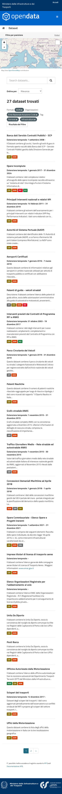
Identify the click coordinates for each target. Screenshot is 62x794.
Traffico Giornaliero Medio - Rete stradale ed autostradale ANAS (30, 445)
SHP (9, 435)
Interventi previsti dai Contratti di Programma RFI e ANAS (31, 315)
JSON (15, 157)
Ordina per (11, 91)
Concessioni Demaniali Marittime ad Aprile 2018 (29, 482)
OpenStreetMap (14, 70)
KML (20, 545)
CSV (9, 157)
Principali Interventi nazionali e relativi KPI (29, 199)
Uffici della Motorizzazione (21, 723)
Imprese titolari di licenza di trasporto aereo (30, 554)
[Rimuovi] (21, 110)
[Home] (3, 28)
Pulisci (57, 35)
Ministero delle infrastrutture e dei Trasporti (18, 5)
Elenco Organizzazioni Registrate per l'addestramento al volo (26, 583)
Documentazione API (14, 766)
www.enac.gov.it (26, 568)
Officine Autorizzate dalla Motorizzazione (28, 669)
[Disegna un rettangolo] (58, 42)
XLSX (9, 683)
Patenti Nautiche (15, 384)
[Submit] (51, 80)
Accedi (55, 2)
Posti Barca (13, 642)
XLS (25, 190)
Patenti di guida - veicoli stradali (24, 290)
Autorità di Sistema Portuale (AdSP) (25, 230)
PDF (20, 190)
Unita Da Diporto (15, 615)
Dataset (13, 28)
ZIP (9, 305)
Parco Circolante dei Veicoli (21, 350)
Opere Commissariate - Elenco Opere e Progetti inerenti (27, 519)
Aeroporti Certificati (17, 256)
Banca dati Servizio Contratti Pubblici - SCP (29, 135)
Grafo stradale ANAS (17, 411)
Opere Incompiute (16, 166)
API (45, 763)
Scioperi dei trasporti (18, 692)
